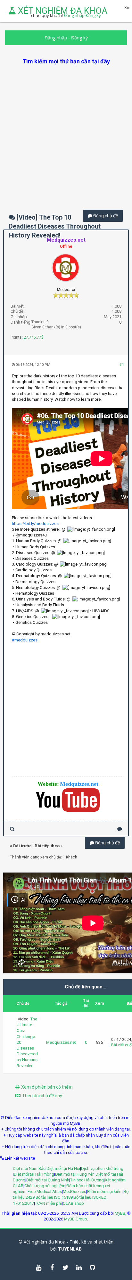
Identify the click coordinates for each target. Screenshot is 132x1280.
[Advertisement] (66, 131)
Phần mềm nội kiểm (105, 1191)
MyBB (120, 1213)
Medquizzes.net (61, 1042)
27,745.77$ (34, 337)
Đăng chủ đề (105, 215)
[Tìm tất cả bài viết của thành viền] (12, 828)
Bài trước (22, 845)
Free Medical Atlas (45, 1191)
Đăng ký (79, 38)
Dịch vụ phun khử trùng (102, 1168)
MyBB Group (75, 1219)
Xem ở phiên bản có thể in (47, 1087)
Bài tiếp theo (47, 845)
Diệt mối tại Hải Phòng (34, 1174)
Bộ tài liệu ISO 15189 (54, 1197)
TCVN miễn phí (48, 1203)
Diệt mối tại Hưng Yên (75, 1174)
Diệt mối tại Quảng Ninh (47, 1180)
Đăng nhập (56, 38)
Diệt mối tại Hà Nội (63, 1168)
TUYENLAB (70, 1249)
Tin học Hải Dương (87, 1180)
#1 (122, 365)
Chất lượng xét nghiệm (44, 1185)
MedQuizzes (74, 1191)
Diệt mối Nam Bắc (29, 1168)
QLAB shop (73, 1203)
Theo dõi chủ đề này (42, 1095)
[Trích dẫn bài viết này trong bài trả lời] (119, 828)
